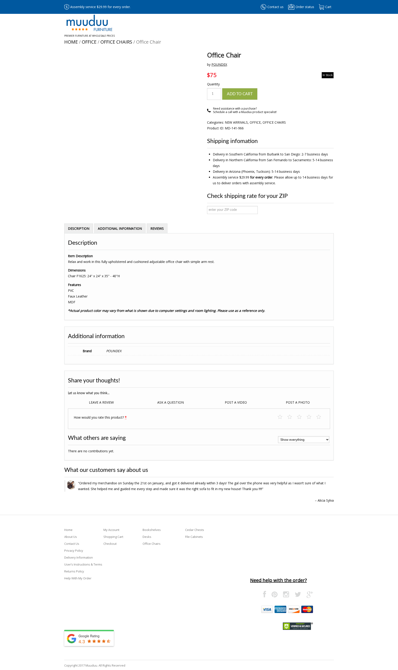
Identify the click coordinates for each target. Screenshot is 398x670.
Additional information (120, 228)
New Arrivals (236, 122)
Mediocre (292, 417)
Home (71, 42)
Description (78, 228)
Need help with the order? (278, 580)
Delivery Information (78, 557)
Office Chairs (116, 42)
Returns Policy (74, 571)
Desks (147, 537)
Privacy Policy (73, 550)
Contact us (275, 7)
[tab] (78, 228)
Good (311, 417)
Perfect (321, 417)
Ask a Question (170, 402)
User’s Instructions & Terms (83, 564)
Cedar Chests (194, 530)
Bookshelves (152, 530)
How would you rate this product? (100, 417)
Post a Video (236, 402)
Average (301, 417)
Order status (305, 7)
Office (89, 42)
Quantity (213, 84)
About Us (70, 537)
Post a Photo (298, 402)
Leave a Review (101, 402)
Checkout (110, 544)
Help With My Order (77, 578)
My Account (111, 530)
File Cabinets (194, 537)
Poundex (219, 64)
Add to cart (240, 94)
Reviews (157, 228)
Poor (282, 417)
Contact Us (71, 544)
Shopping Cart (113, 537)
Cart (328, 7)
